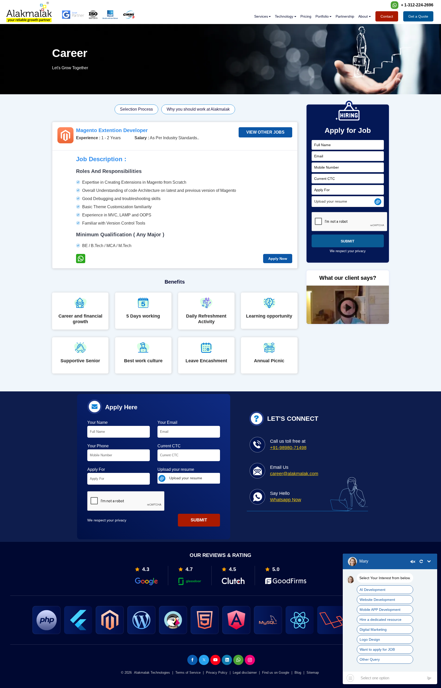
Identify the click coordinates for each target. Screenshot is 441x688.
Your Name (97, 422)
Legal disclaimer (245, 672)
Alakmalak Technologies (152, 672)
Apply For (96, 469)
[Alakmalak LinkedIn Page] (227, 660)
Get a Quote (418, 16)
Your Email (167, 422)
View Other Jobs (265, 132)
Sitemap (313, 672)
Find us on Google (275, 672)
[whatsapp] (394, 5)
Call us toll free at (288, 444)
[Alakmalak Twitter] (204, 660)
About (363, 16)
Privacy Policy (216, 672)
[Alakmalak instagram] (250, 660)
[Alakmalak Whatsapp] (238, 660)
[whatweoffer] (262, 16)
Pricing (305, 16)
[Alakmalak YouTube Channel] (215, 660)
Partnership (345, 16)
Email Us (294, 470)
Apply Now (277, 258)
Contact (387, 16)
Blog (298, 672)
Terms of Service (188, 672)
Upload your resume (175, 469)
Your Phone (98, 446)
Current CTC (169, 446)
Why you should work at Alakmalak (198, 109)
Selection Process (136, 109)
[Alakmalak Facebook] (192, 660)
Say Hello (285, 496)
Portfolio (322, 16)
